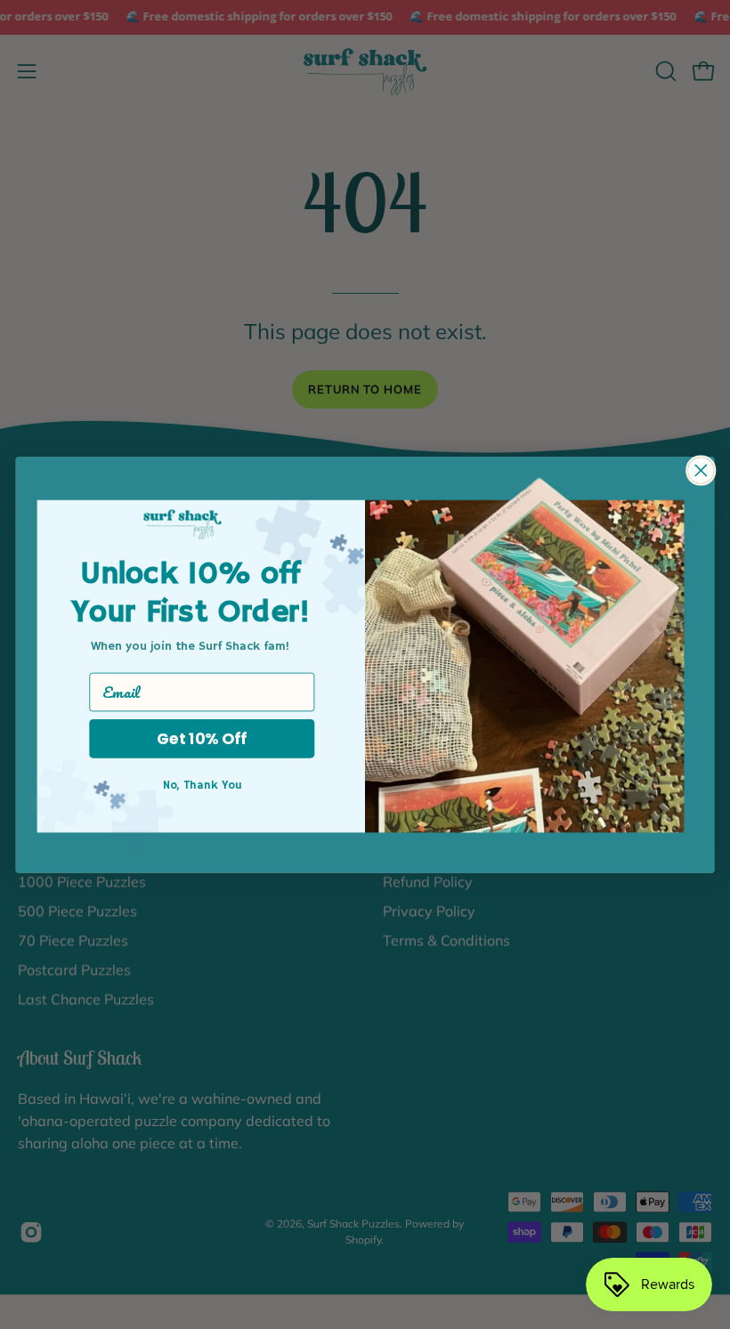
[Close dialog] (701, 470)
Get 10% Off (202, 738)
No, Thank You (202, 784)
